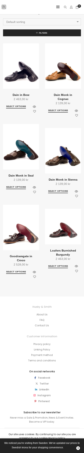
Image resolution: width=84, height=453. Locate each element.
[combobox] (42, 21)
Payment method (42, 355)
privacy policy (56, 438)
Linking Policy (42, 349)
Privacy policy (42, 344)
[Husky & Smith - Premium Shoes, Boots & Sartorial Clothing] (3, 7)
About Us (42, 314)
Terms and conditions (42, 360)
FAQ (42, 320)
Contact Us (42, 325)
